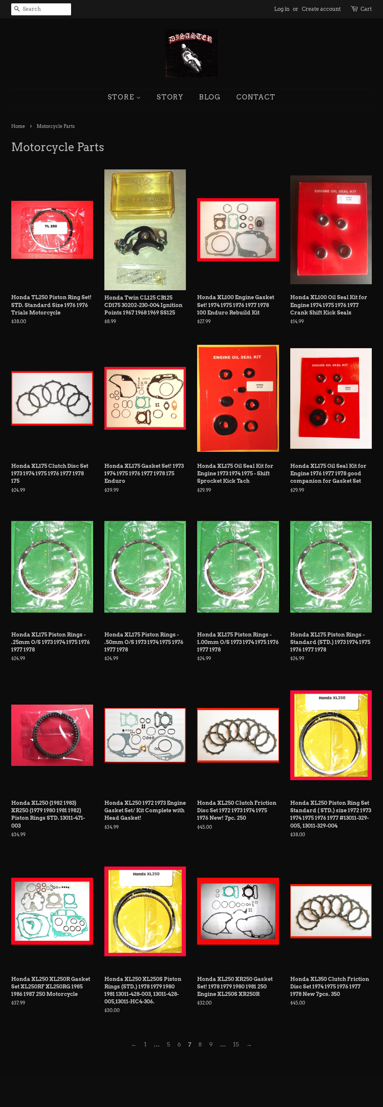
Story (170, 97)
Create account (321, 9)
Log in (281, 9)
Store (122, 97)
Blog (210, 97)
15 (236, 1044)
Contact (256, 97)
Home (18, 126)
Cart (366, 9)
